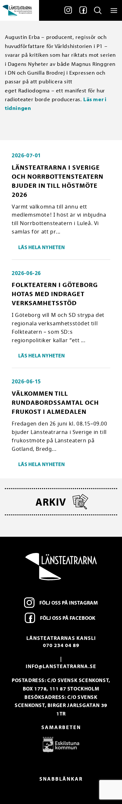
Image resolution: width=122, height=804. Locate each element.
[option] (61, 744)
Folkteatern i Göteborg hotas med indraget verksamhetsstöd (55, 294)
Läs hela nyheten (41, 247)
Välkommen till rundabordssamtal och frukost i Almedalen (55, 402)
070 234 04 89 (61, 645)
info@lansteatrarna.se (61, 666)
